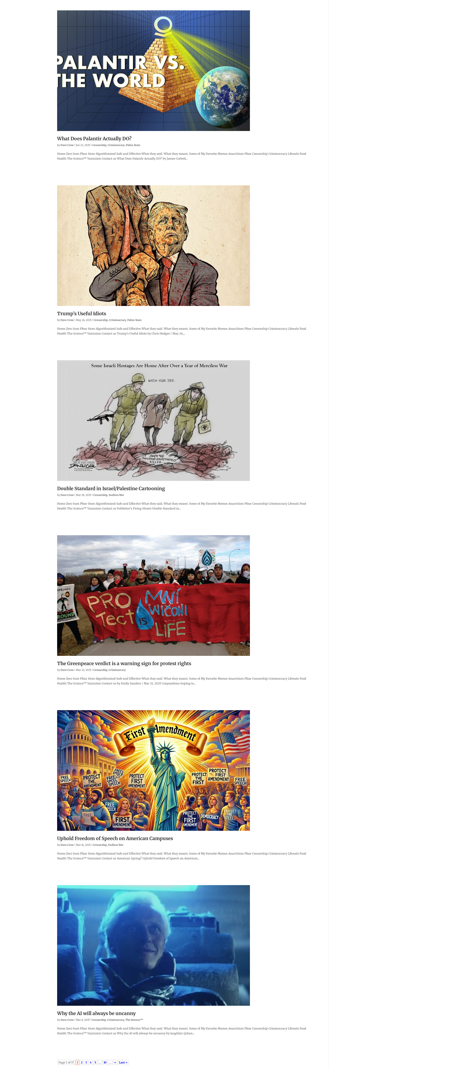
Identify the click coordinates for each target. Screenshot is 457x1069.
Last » (123, 1062)
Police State (133, 145)
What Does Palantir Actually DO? (94, 139)
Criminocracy (116, 145)
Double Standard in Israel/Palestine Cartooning (111, 488)
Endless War (116, 495)
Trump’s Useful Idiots (81, 313)
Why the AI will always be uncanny (96, 1013)
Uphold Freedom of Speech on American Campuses (115, 838)
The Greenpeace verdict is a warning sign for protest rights (124, 663)
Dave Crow (67, 145)
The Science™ (134, 1019)
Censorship (99, 145)
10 (105, 1062)
